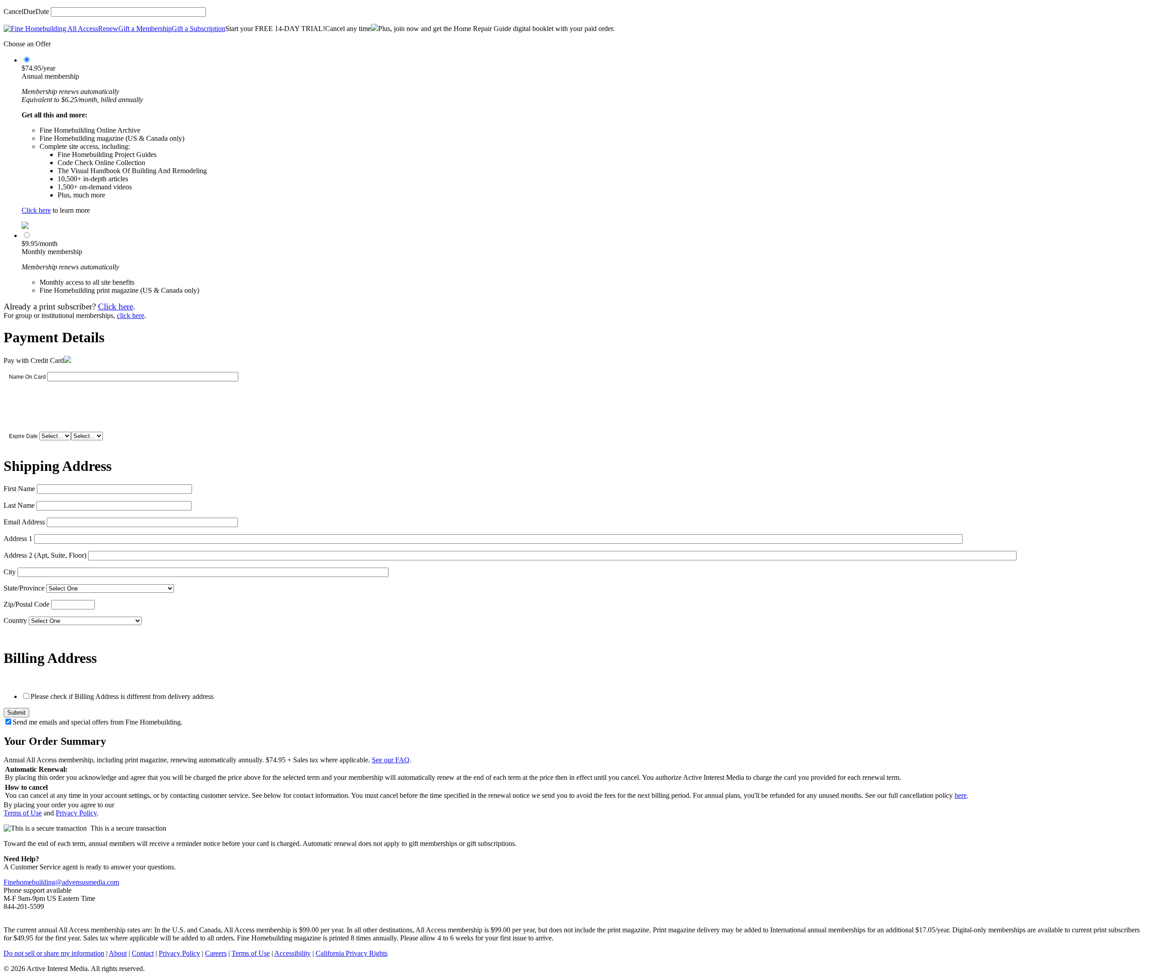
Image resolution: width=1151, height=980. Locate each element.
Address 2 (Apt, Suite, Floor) (45, 555)
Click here (36, 210)
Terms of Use (23, 813)
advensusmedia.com (90, 882)
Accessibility (292, 953)
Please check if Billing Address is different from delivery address (122, 696)
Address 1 (18, 538)
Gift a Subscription (198, 28)
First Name (19, 488)
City (10, 572)
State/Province (24, 588)
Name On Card (27, 377)
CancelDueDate (26, 11)
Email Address (24, 522)
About (118, 953)
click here (130, 315)
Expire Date (23, 436)
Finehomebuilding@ (33, 882)
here (961, 795)
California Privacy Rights (352, 953)
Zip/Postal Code (26, 604)
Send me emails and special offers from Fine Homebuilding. (98, 722)
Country (15, 620)
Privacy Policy (76, 813)
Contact (143, 953)
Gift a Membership (145, 28)
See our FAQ (391, 760)
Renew (108, 28)
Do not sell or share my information (54, 953)
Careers (216, 953)
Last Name (19, 505)
